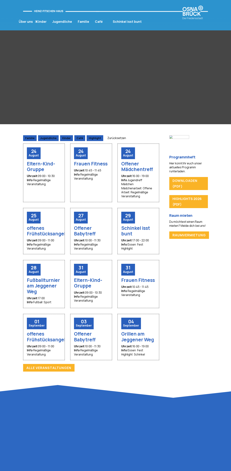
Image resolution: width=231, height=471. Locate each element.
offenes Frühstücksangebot (49, 231)
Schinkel (139, 354)
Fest (140, 244)
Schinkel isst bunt (127, 22)
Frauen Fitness (91, 163)
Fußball (37, 302)
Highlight (127, 248)
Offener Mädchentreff (137, 166)
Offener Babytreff (85, 231)
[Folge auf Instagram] (202, 408)
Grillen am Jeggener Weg (137, 337)
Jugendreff (135, 180)
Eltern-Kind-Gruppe (41, 166)
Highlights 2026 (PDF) (187, 201)
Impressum (168, 421)
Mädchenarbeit (131, 188)
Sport (47, 302)
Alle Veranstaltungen (48, 368)
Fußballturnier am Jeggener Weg (43, 286)
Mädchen (127, 184)
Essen (132, 244)
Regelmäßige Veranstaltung (39, 182)
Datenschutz (186, 421)
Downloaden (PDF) (185, 183)
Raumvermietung (189, 235)
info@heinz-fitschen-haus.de (44, 448)
